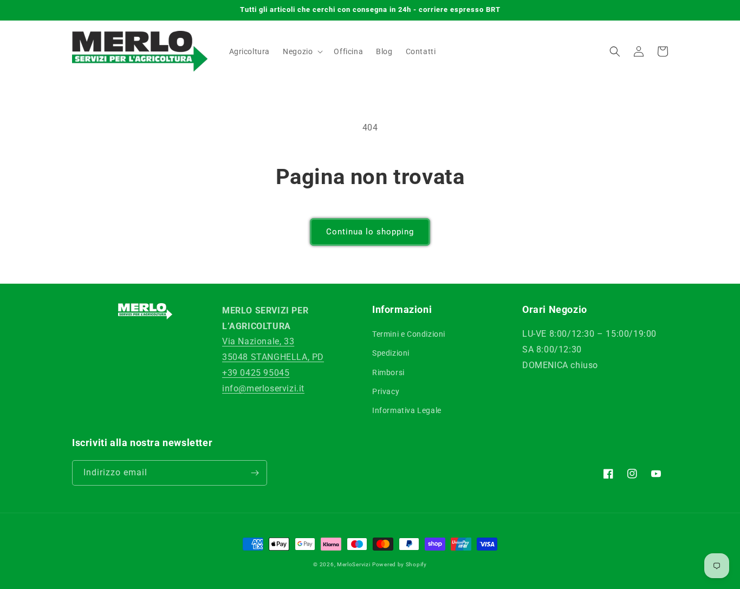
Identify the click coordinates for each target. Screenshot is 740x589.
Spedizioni (391, 353)
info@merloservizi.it (263, 388)
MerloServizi (353, 564)
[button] (301, 51)
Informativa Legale (407, 410)
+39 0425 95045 (255, 373)
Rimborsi (388, 372)
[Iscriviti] (255, 473)
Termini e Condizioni (408, 334)
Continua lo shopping (370, 232)
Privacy (385, 391)
